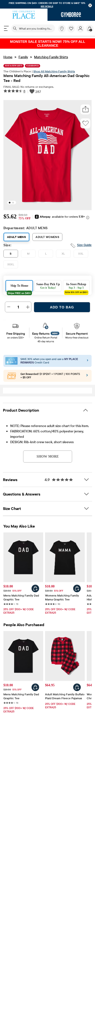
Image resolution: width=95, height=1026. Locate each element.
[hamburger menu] (6, 28)
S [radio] (10, 250)
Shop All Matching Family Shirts (54, 68)
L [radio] (46, 250)
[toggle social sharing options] (85, 106)
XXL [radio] (80, 250)
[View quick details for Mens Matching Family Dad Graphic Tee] (35, 585)
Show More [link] (47, 453)
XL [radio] (63, 250)
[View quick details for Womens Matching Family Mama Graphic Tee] (77, 585)
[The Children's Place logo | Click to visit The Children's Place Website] (24, 15)
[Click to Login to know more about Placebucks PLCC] (87, 373)
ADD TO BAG (62, 304)
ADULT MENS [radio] (16, 233)
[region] (47, 4)
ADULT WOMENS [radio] (47, 233)
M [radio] (28, 250)
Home (7, 53)
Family (23, 53)
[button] (71, 29)
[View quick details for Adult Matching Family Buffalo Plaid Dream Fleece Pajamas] (77, 684)
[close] (90, 5)
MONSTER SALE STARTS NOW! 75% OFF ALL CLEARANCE (47, 42)
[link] (62, 29)
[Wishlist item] (71, 31)
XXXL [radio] (10, 261)
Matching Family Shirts (51, 53)
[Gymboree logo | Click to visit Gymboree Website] (71, 15)
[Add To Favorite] (85, 120)
